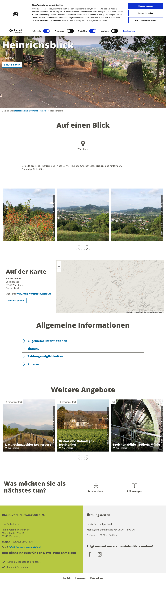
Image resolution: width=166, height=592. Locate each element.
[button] (12, 65)
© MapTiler (138, 312)
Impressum (80, 578)
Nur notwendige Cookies (145, 20)
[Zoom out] (59, 266)
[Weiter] (87, 248)
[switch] (70, 31)
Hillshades (129, 312)
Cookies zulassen (145, 6)
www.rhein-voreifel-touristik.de (34, 293)
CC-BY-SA (54, 442)
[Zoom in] (59, 263)
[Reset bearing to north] (59, 270)
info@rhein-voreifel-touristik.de (25, 547)
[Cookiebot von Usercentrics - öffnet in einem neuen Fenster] (15, 31)
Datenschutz (96, 578)
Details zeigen (129, 31)
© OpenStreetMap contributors (152, 312)
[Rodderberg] (83, 215)
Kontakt (67, 578)
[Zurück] (79, 248)
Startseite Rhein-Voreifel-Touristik (30, 110)
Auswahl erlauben (145, 13)
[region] (110, 286)
